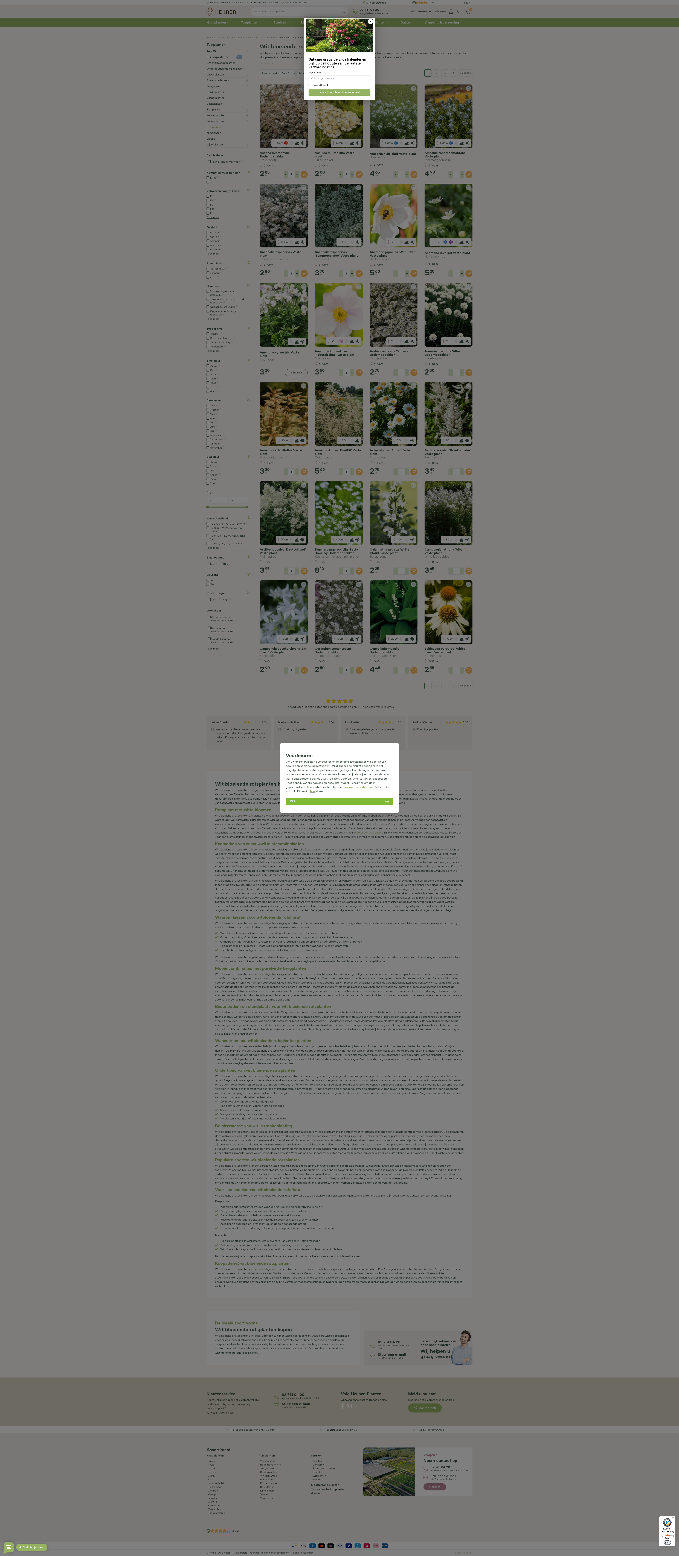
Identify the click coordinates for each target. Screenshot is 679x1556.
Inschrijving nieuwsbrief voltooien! (340, 92)
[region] (339, 778)
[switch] (667, 1542)
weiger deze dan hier (359, 787)
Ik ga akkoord (320, 85)
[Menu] (673, 1518)
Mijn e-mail (315, 72)
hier (312, 791)
